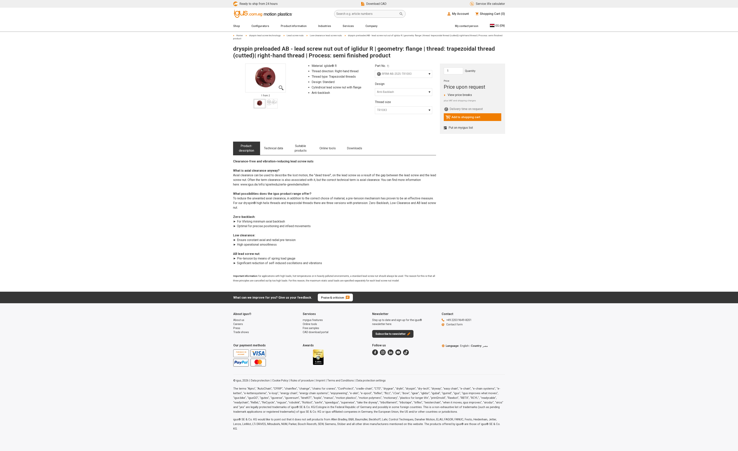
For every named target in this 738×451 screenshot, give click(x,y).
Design (380, 84)
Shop (236, 26)
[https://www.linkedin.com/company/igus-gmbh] (390, 352)
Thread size (383, 102)
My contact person (466, 26)
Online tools (328, 148)
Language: (457, 345)
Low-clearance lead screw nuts (326, 35)
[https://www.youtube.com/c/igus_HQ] (398, 352)
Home (239, 35)
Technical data (273, 148)
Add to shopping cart (463, 118)
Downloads (354, 148)
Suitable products (301, 148)
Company (371, 26)
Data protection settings (371, 380)
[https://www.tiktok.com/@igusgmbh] (406, 352)
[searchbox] (366, 14)
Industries (324, 26)
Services (348, 26)
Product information (294, 26)
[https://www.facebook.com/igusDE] (375, 352)
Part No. (380, 66)
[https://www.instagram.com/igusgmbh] (383, 352)
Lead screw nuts (295, 35)
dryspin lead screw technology (265, 35)
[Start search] (401, 14)
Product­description (246, 148)
